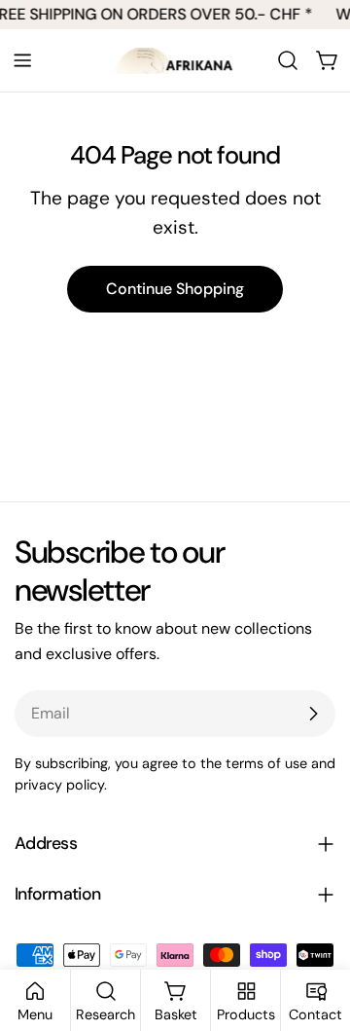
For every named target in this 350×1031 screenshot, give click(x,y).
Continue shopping (175, 288)
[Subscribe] (313, 713)
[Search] (287, 60)
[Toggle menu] (22, 60)
